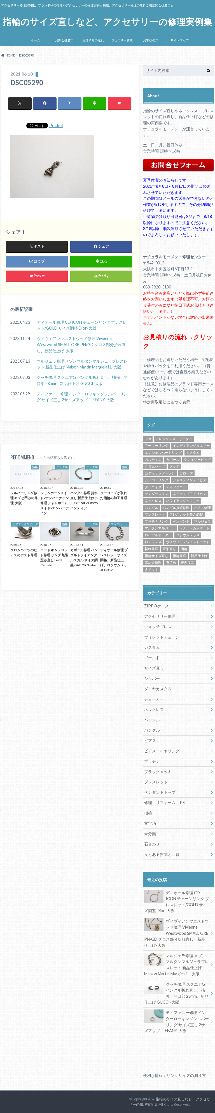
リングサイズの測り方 (186, 1075)
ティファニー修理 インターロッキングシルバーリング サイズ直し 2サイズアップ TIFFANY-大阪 (82, 396)
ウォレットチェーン (161, 637)
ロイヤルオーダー (158, 535)
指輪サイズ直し (156, 556)
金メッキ (151, 569)
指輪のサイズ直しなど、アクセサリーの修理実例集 (107, 22)
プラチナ (152, 761)
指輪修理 (179, 556)
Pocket (56, 125)
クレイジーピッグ (197, 459)
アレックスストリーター (173, 439)
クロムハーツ (155, 466)
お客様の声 (150, 40)
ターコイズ (153, 487)
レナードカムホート (194, 528)
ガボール (172, 459)
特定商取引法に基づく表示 (166, 402)
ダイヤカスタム (158, 688)
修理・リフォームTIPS (164, 802)
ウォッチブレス (158, 626)
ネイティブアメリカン (189, 494)
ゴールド (152, 657)
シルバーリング (156, 480)
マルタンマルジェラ (160, 528)
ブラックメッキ (158, 771)
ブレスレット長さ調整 (186, 514)
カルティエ (153, 459)
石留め (171, 562)
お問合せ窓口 (64, 40)
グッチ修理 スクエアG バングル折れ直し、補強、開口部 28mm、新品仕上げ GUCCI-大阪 (82, 380)
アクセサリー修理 (160, 616)
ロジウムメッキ (188, 535)
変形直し (169, 549)
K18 (148, 439)
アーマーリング (156, 445)
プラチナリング (156, 521)
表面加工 (187, 562)
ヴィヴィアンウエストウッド (188, 542)
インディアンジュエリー (191, 445)
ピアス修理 (202, 508)
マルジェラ (202, 521)
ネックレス (153, 501)
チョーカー (154, 699)
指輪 (184, 549)
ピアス (150, 740)
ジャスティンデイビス (189, 480)
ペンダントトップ (160, 792)
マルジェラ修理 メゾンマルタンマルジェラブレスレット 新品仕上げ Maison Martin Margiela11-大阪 (82, 364)
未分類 (150, 833)
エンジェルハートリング (163, 452)
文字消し (152, 823)
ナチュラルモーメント (162, 128)
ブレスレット (155, 514)
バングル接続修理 (176, 508)
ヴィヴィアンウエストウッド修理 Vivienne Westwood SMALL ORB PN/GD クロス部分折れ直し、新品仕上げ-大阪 (81, 344)
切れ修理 (151, 549)
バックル (152, 719)
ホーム (35, 40)
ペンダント (181, 521)
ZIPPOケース (156, 606)
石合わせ (152, 844)
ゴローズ (186, 473)
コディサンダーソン (160, 473)
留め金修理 (153, 562)
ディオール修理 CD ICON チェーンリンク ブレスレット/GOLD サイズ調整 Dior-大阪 (82, 325)
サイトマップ (179, 40)
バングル (151, 508)
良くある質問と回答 (161, 854)
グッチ (174, 466)
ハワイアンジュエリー (183, 501)
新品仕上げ (199, 556)
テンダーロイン (156, 494)
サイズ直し (154, 668)
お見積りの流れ (93, 40)
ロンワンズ (153, 542)
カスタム (193, 452)
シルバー (152, 678)
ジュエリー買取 (122, 40)
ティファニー (176, 487)
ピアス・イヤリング (161, 750)
